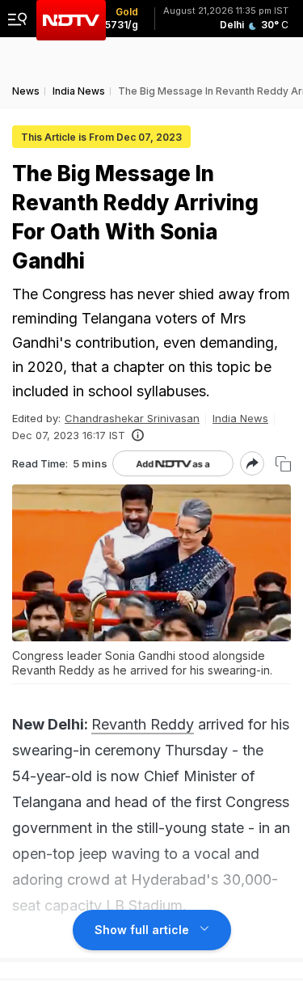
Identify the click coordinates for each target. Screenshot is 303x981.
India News (240, 418)
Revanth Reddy (142, 724)
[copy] (283, 463)
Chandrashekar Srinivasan (132, 418)
